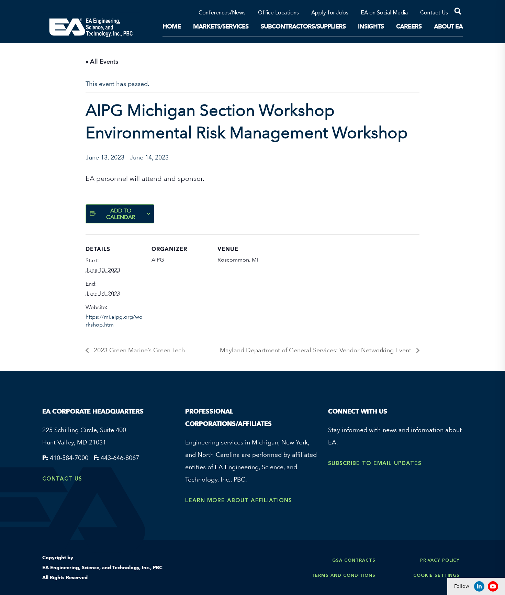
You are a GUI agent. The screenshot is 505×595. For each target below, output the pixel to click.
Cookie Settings (436, 575)
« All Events (102, 61)
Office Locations (278, 13)
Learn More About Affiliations (238, 500)
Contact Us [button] (434, 13)
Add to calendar (120, 213)
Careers (409, 26)
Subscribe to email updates (375, 463)
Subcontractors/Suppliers (303, 26)
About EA (448, 26)
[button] (455, 12)
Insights (371, 26)
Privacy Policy (440, 560)
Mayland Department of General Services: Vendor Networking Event (316, 350)
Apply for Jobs (329, 13)
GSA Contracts (353, 560)
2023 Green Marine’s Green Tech (138, 350)
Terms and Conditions (343, 575)
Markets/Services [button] (220, 26)
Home (171, 26)
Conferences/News (222, 13)
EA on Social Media (384, 13)
